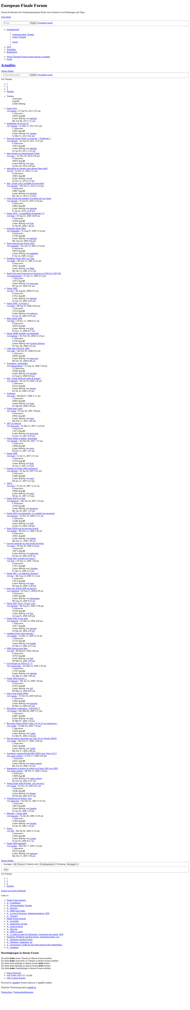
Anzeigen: (8, 864)
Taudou (14, 126)
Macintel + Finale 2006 (17, 813)
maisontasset (16, 276)
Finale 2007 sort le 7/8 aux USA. (21, 603)
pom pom (34, 283)
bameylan (34, 553)
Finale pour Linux (15, 408)
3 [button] (7, 89)
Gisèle (13, 726)
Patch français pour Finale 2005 (20, 243)
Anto (12, 396)
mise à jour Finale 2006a (17, 693)
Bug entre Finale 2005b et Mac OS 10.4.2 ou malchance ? (32, 723)
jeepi (32, 418)
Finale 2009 (12, 288)
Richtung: (61, 864)
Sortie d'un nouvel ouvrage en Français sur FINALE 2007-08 (34, 273)
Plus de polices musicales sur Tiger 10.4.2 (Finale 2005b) (32, 738)
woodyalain (16, 666)
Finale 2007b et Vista (16, 498)
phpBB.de (31, 987)
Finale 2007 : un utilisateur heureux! (22, 573)
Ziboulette (15, 231)
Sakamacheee (17, 366)
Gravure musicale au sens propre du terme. (25, 543)
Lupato (14, 696)
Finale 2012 (12, 108)
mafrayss (34, 313)
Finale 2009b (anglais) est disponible (23, 333)
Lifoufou (34, 568)
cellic (13, 351)
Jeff (12, 651)
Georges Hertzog (37, 343)
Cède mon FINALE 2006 (18, 348)
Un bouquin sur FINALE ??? (20, 663)
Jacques (33, 628)
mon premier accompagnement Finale (23, 153)
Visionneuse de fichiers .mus (19, 798)
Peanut (14, 711)
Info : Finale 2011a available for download (25, 183)
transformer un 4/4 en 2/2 (18, 123)
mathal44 (15, 246)
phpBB (15, 983)
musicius (33, 853)
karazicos (15, 501)
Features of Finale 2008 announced (22, 468)
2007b (9, 483)
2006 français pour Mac (17, 648)
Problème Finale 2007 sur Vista (20, 258)
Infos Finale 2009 (14, 318)
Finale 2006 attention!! (17, 843)
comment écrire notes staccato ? (20, 633)
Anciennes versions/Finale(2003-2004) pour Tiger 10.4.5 (32, 753)
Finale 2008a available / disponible (22, 438)
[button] (10, 91)
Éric (31, 613)
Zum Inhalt (6, 17)
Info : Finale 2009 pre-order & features (24, 378)
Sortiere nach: (33, 864)
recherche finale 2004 (16, 228)
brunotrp (14, 621)
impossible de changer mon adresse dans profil (27, 168)
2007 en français (14, 423)
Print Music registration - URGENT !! (23, 708)
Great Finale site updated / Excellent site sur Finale (29, 198)
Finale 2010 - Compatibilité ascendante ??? (25, 213)
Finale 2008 (12, 453)
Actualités (8, 65)
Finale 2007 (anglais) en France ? (21, 558)
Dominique (35, 598)
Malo (13, 261)
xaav (13, 156)
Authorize (11, 393)
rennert (33, 388)
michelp (33, 118)
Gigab (13, 411)
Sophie (14, 531)
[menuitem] (23, 34)
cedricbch (15, 591)
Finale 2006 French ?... (17, 678)
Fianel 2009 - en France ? (18, 303)
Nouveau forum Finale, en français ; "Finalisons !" (29, 138)
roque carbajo (17, 756)
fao (12, 291)
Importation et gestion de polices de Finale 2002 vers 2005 (32, 768)
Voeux (9, 828)
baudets (33, 808)
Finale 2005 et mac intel (17, 618)
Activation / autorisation (17, 363)
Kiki (12, 216)
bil (12, 171)
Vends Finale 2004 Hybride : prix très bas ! (25, 783)
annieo (13, 111)
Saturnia (14, 681)
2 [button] (7, 86)
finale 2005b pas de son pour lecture (22, 528)
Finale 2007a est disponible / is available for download (30, 513)
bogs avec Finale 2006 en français (21, 588)
